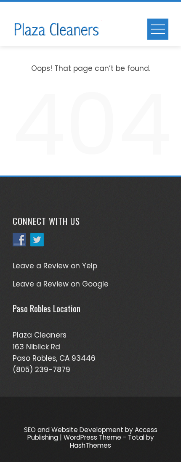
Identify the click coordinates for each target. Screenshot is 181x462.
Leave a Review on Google (61, 284)
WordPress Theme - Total (104, 437)
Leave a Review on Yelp (55, 266)
